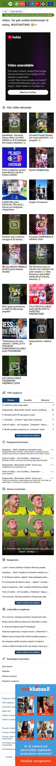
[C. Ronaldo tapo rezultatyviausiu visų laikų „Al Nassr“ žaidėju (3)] (28, 524)
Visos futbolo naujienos (28, 436)
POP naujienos (8, 703)
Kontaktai (9, 757)
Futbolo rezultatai (9, 720)
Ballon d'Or (6, 711)
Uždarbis (6, 671)
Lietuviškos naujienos (10, 707)
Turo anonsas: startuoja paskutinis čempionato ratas (24, 597)
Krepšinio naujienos (10, 681)
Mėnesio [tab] (45, 400)
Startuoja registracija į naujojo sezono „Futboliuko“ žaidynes (28, 632)
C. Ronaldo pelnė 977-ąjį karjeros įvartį (18, 415)
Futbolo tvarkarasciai (10, 715)
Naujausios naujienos (10, 698)
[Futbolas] (5, 11)
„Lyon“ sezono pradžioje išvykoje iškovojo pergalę (23, 567)
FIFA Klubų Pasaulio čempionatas (10, 744)
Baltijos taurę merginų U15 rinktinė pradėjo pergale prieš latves (28, 636)
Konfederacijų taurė (9, 749)
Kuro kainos (7, 666)
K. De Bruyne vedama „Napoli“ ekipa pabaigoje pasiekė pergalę (29, 577)
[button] (4, 4)
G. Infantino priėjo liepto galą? (15, 405)
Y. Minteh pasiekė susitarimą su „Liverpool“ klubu (23, 429)
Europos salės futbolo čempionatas (10, 738)
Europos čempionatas (10, 732)
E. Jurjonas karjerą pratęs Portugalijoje (18, 627)
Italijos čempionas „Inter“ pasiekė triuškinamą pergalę (25, 587)
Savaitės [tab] (28, 400)
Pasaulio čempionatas (11, 728)
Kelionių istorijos (9, 676)
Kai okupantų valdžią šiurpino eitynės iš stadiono (23, 641)
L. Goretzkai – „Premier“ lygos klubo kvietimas (22, 420)
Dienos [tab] (10, 400)
